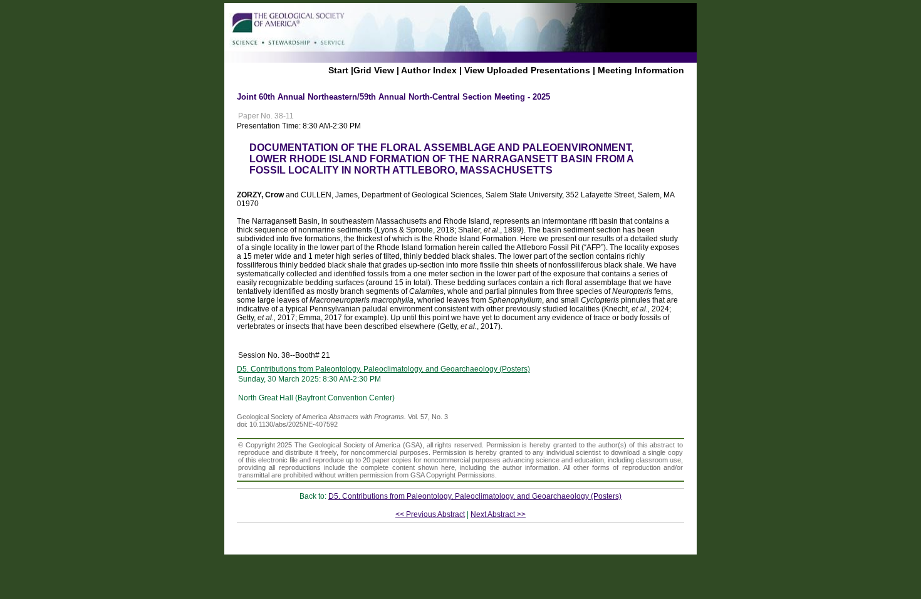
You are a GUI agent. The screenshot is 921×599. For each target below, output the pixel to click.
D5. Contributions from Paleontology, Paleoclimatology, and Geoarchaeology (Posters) (383, 369)
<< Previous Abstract (430, 514)
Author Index (429, 70)
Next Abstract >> (498, 514)
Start (338, 70)
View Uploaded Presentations (527, 70)
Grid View (373, 70)
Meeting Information (641, 70)
